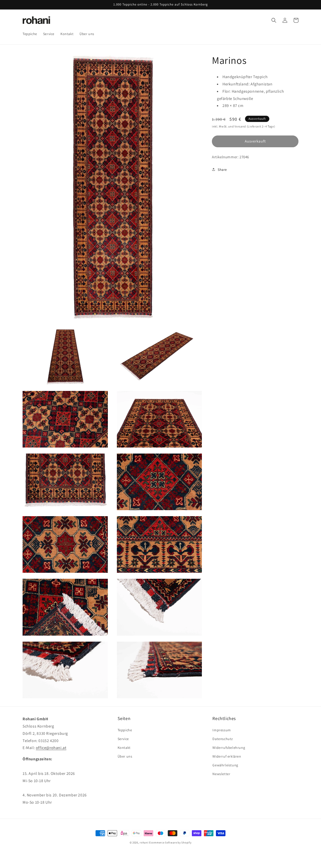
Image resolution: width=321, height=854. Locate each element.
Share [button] (222, 169)
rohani (144, 842)
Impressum (221, 730)
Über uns (125, 756)
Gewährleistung (225, 765)
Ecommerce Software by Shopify (170, 842)
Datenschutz (222, 739)
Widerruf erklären (226, 756)
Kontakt (124, 747)
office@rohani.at (51, 747)
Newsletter (221, 774)
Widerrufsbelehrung (228, 747)
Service (123, 739)
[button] (273, 20)
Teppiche (125, 730)
